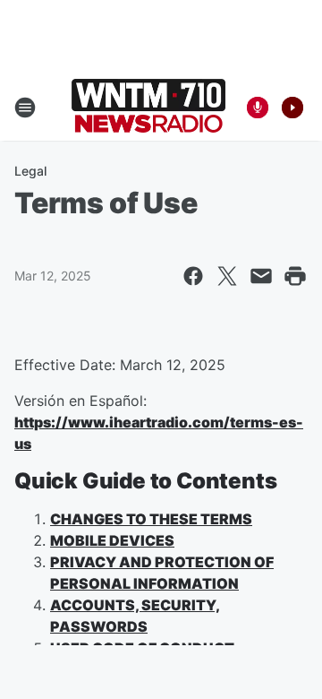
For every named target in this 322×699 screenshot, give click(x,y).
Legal (30, 170)
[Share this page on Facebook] (193, 276)
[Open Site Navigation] (25, 107)
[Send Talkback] (257, 107)
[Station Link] (148, 107)
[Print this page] (295, 276)
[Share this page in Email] (261, 276)
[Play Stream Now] (292, 107)
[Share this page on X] (227, 276)
